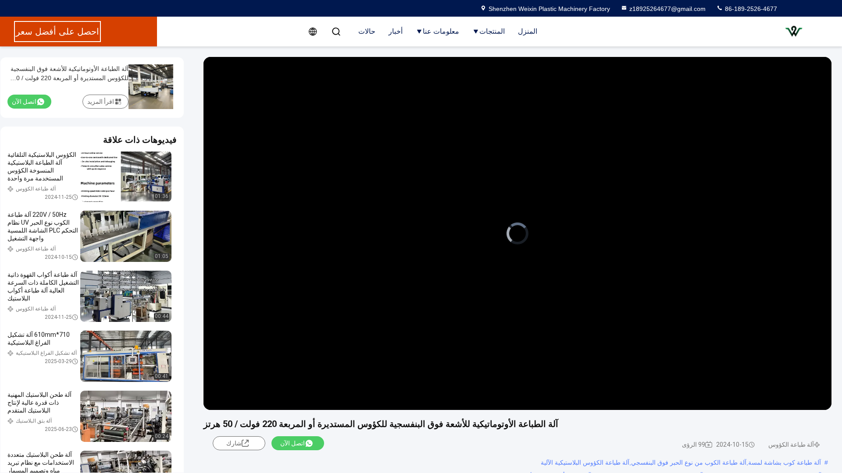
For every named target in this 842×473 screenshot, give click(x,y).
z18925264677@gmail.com (667, 8)
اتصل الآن (292, 443)
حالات (366, 31)
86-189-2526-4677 (750, 8)
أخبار (396, 31)
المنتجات (492, 31)
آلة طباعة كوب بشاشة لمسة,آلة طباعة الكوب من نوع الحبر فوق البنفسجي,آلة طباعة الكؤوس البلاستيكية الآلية (681, 462)
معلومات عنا (441, 31)
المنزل (527, 31)
